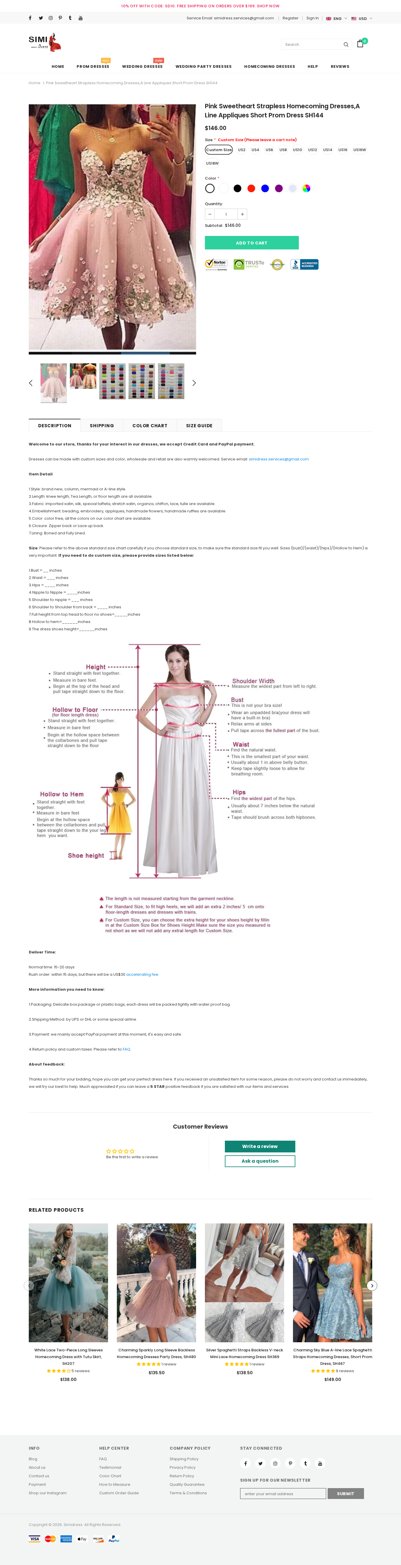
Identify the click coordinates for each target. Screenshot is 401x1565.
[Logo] (45, 44)
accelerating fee (142, 974)
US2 (241, 150)
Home (35, 83)
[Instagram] (52, 18)
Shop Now (268, 6)
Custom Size (219, 150)
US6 (269, 150)
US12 (312, 150)
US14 (327, 150)
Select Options (68, 1281)
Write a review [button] (260, 1146)
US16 (342, 150)
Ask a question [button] (260, 1161)
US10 (297, 150)
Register (291, 18)
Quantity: (214, 204)
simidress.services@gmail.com (279, 459)
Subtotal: (214, 225)
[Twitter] (42, 18)
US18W (212, 163)
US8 (283, 150)
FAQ (126, 1049)
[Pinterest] (62, 18)
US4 (255, 150)
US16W (359, 150)
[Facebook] (32, 18)
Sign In (312, 18)
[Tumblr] (72, 18)
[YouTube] (82, 18)
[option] (112, 229)
